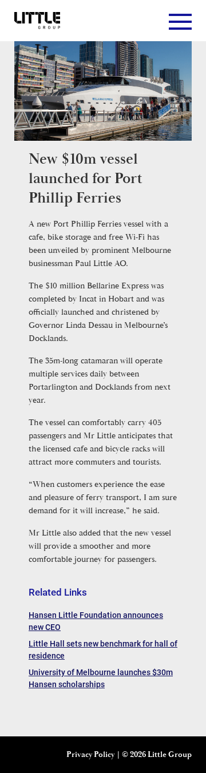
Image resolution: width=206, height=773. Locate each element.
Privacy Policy (90, 755)
